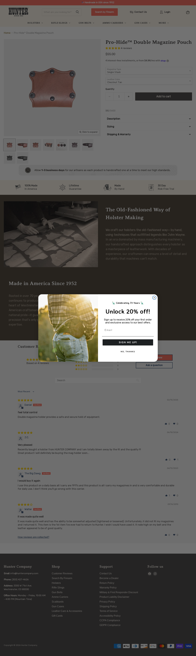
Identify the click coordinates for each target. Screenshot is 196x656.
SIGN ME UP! (128, 342)
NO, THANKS (128, 351)
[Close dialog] (154, 297)
